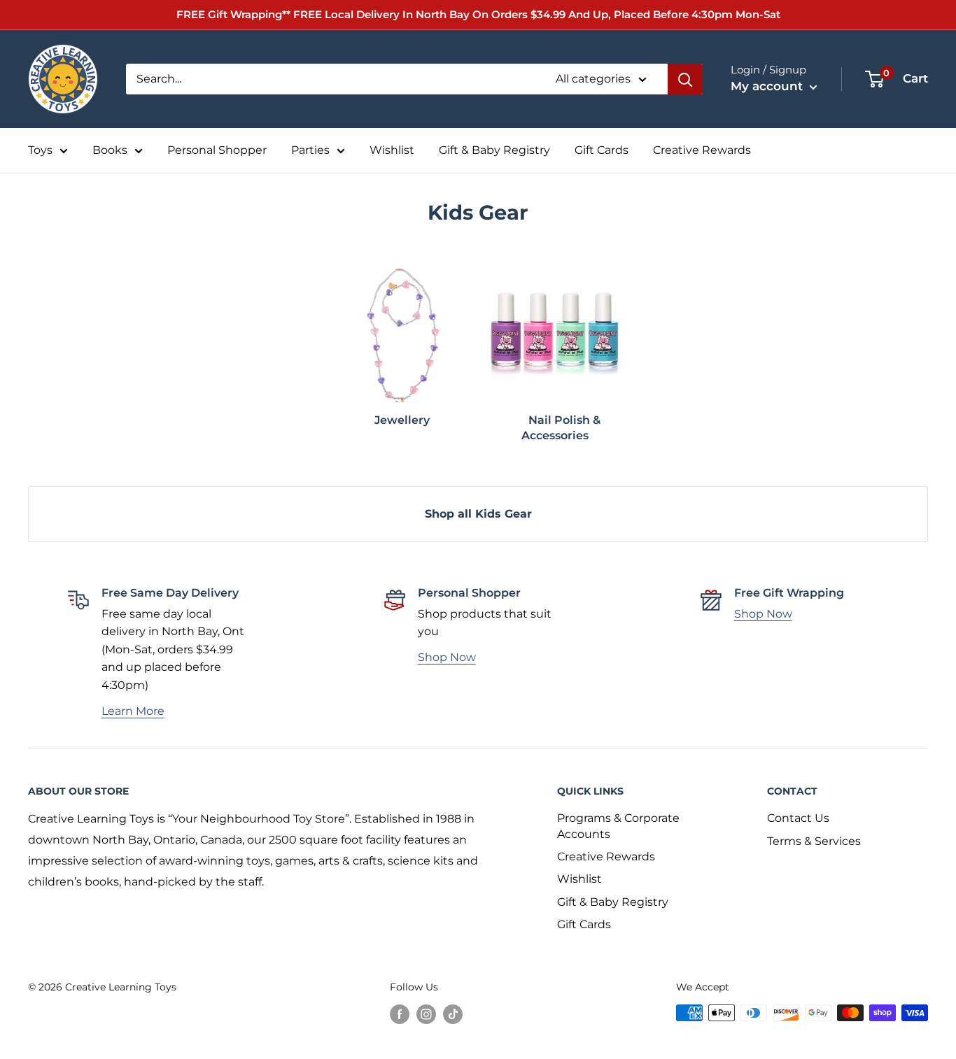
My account (768, 86)
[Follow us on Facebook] (399, 1014)
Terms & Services (814, 841)
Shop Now (447, 657)
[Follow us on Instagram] (426, 1014)
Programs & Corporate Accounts (618, 825)
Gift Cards (601, 150)
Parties (310, 150)
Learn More (132, 711)
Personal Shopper (217, 150)
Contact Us (798, 818)
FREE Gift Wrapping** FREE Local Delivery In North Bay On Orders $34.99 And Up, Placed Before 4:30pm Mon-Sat (478, 14)
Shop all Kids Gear (478, 513)
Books (109, 150)
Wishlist (392, 150)
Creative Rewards (702, 150)
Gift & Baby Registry (494, 150)
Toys (40, 150)
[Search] (685, 79)
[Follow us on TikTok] (453, 1014)
